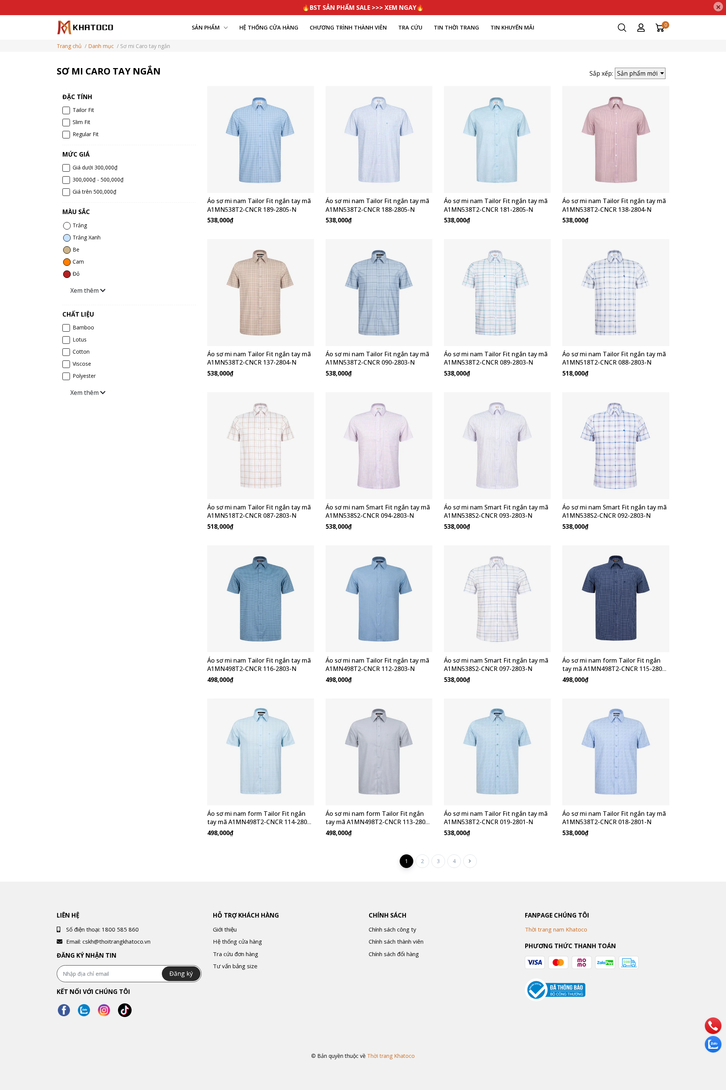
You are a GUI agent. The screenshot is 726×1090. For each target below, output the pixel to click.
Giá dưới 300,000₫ (95, 167)
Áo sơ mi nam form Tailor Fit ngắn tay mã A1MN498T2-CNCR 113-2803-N (378, 822)
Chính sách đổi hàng (394, 954)
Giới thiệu (225, 929)
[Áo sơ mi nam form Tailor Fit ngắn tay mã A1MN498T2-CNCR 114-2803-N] (260, 752)
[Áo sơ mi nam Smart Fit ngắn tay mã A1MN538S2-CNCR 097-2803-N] (497, 598)
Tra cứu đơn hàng (235, 954)
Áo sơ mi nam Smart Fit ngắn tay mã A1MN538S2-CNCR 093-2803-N (496, 511)
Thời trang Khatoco (391, 1055)
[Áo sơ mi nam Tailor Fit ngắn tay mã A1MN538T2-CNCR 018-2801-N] (615, 752)
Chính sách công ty (392, 929)
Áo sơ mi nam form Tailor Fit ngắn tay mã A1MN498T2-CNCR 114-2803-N (260, 822)
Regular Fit (86, 134)
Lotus (80, 339)
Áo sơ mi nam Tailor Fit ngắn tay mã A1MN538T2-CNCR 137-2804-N (259, 358)
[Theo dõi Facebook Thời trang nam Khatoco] (64, 1010)
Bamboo (83, 327)
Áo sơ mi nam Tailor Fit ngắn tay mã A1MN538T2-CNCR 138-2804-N (614, 205)
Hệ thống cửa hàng (237, 941)
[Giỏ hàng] (660, 27)
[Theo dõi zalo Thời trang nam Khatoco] (84, 1010)
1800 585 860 (120, 929)
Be (76, 249)
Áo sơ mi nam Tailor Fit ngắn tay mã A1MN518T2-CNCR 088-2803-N (614, 358)
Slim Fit (81, 122)
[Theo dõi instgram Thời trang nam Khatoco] (104, 1010)
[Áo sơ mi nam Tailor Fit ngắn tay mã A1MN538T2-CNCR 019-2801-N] (497, 752)
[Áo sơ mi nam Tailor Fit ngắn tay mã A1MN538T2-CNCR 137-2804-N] (260, 292)
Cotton (81, 351)
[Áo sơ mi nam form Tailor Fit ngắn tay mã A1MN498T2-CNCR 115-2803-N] (615, 598)
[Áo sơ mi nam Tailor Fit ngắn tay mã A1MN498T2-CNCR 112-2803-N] (379, 598)
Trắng (80, 225)
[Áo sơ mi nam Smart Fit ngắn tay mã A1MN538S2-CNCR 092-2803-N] (615, 445)
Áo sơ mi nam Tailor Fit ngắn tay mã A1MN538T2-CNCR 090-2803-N (377, 358)
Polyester (84, 375)
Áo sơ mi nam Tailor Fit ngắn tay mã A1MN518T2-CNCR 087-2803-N (259, 511)
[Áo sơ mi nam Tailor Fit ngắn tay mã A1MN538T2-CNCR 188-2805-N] (379, 139)
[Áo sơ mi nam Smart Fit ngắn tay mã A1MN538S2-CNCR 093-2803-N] (497, 445)
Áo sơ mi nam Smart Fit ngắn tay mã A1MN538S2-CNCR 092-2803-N (614, 511)
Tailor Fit (83, 109)
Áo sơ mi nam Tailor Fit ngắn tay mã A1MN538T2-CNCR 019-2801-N (496, 817)
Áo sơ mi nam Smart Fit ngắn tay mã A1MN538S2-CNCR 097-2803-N (496, 664)
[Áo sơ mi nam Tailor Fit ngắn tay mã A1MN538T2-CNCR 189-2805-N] (260, 139)
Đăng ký (181, 973)
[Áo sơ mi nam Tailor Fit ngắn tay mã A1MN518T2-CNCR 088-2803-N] (615, 292)
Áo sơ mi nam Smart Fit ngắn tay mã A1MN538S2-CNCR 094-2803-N (378, 511)
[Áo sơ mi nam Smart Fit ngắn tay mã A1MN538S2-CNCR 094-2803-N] (379, 445)
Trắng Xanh (87, 237)
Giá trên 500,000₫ (94, 191)
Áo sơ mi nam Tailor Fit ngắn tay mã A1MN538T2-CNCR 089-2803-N (496, 358)
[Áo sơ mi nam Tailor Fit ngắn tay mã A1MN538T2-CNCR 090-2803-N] (379, 292)
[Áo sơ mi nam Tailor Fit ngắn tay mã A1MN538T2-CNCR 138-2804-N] (615, 139)
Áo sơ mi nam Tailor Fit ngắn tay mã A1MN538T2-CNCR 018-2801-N (614, 817)
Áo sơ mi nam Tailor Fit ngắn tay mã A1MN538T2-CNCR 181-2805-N (496, 205)
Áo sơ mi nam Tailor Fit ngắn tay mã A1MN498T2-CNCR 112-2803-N (377, 664)
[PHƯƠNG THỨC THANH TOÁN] (582, 962)
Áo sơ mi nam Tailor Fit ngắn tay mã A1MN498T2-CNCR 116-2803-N (259, 664)
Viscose (82, 363)
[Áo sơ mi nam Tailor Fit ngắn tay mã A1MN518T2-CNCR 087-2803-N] (260, 445)
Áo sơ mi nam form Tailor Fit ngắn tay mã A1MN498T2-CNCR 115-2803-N (615, 669)
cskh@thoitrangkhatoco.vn (116, 941)
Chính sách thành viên (396, 941)
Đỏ (76, 273)
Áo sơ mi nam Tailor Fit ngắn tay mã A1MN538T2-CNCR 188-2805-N (377, 205)
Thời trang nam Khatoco (556, 929)
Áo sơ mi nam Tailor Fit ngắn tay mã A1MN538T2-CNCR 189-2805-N (259, 205)
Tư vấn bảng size (235, 966)
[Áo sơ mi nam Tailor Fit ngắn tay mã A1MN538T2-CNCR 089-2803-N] (497, 292)
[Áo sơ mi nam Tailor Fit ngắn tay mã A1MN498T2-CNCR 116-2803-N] (260, 598)
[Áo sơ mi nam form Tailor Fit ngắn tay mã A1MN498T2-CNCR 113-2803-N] (379, 752)
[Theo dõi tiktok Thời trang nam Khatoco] (125, 1010)
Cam (78, 261)
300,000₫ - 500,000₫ (98, 179)
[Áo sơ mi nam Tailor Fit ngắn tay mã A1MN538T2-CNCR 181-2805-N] (497, 139)
